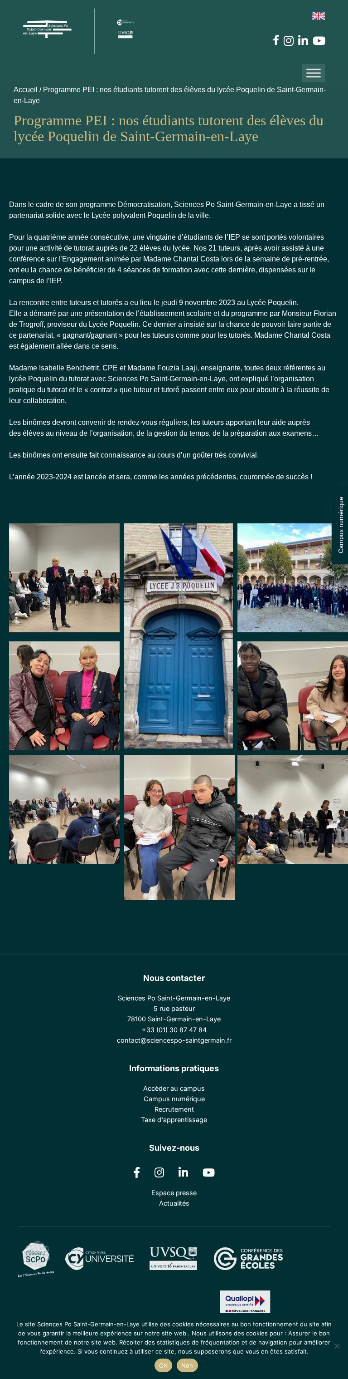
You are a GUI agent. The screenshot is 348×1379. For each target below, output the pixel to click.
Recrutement (174, 1109)
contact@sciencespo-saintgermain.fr (174, 1040)
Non (187, 1365)
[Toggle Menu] (313, 73)
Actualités (174, 1203)
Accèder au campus (174, 1088)
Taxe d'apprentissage (174, 1119)
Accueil (26, 90)
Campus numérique (340, 525)
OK (163, 1365)
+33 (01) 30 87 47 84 (174, 1030)
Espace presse (174, 1193)
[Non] (336, 1345)
